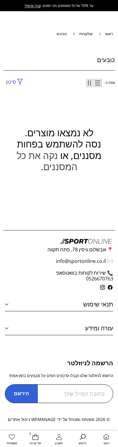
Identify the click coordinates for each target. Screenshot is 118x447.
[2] (89, 83)
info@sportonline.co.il (81, 261)
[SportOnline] (59, 7)
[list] (98, 83)
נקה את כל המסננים (47, 161)
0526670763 (99, 278)
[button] (7, 4)
